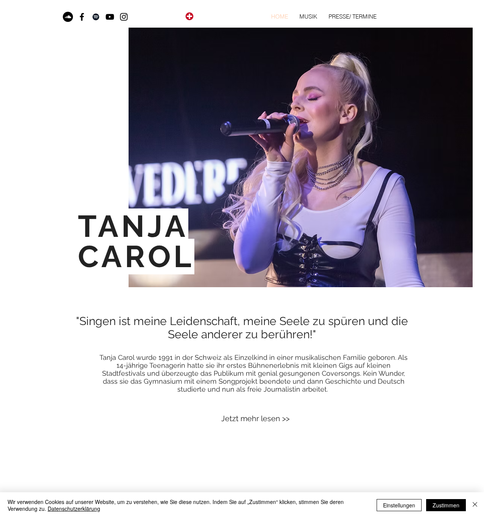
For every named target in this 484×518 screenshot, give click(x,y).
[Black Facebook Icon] (82, 17)
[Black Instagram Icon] (124, 17)
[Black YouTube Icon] (110, 17)
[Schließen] (474, 505)
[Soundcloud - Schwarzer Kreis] (68, 17)
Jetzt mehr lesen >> (255, 418)
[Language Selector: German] (201, 16)
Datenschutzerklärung (74, 508)
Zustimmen (446, 505)
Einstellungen (399, 505)
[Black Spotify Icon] (96, 17)
